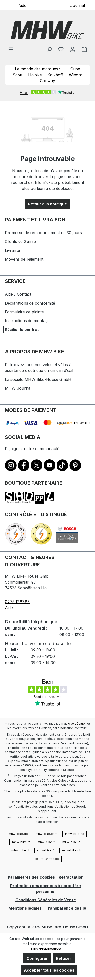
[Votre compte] (72, 49)
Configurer (37, 958)
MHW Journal (18, 388)
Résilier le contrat (22, 329)
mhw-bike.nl (20, 850)
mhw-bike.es (74, 834)
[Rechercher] (49, 49)
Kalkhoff (55, 74)
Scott (17, 74)
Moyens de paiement (24, 259)
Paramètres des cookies (31, 877)
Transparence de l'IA (66, 908)
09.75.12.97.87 (17, 601)
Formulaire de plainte (24, 311)
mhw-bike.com (46, 834)
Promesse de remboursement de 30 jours (43, 232)
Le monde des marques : (37, 68)
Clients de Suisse (20, 241)
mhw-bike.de (18, 834)
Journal (77, 5)
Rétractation (71, 877)
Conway (47, 80)
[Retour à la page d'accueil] (47, 30)
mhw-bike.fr (21, 842)
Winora (75, 74)
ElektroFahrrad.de (46, 859)
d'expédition (77, 723)
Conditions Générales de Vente (45, 899)
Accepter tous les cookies (49, 970)
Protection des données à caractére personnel (45, 888)
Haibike (35, 74)
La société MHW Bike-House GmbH (38, 379)
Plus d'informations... (47, 949)
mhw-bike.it (46, 842)
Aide (22, 5)
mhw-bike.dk (71, 850)
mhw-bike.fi (45, 850)
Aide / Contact (18, 294)
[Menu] (11, 49)
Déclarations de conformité (30, 303)
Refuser (63, 958)
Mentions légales (25, 908)
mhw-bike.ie (71, 842)
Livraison (13, 250)
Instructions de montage (27, 320)
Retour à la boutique (47, 204)
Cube (75, 68)
